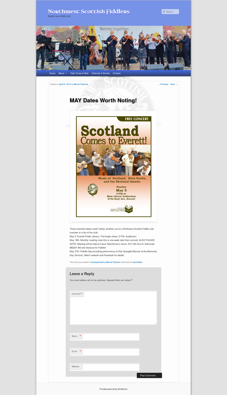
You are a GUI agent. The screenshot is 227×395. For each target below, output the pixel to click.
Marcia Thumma (81, 84)
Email (76, 351)
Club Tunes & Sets (79, 73)
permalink (137, 262)
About (61, 73)
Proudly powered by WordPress (113, 389)
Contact (116, 73)
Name (76, 336)
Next (174, 84)
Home (52, 73)
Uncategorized (96, 262)
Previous (163, 84)
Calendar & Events (101, 73)
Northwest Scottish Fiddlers (89, 11)
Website (75, 366)
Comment (77, 293)
